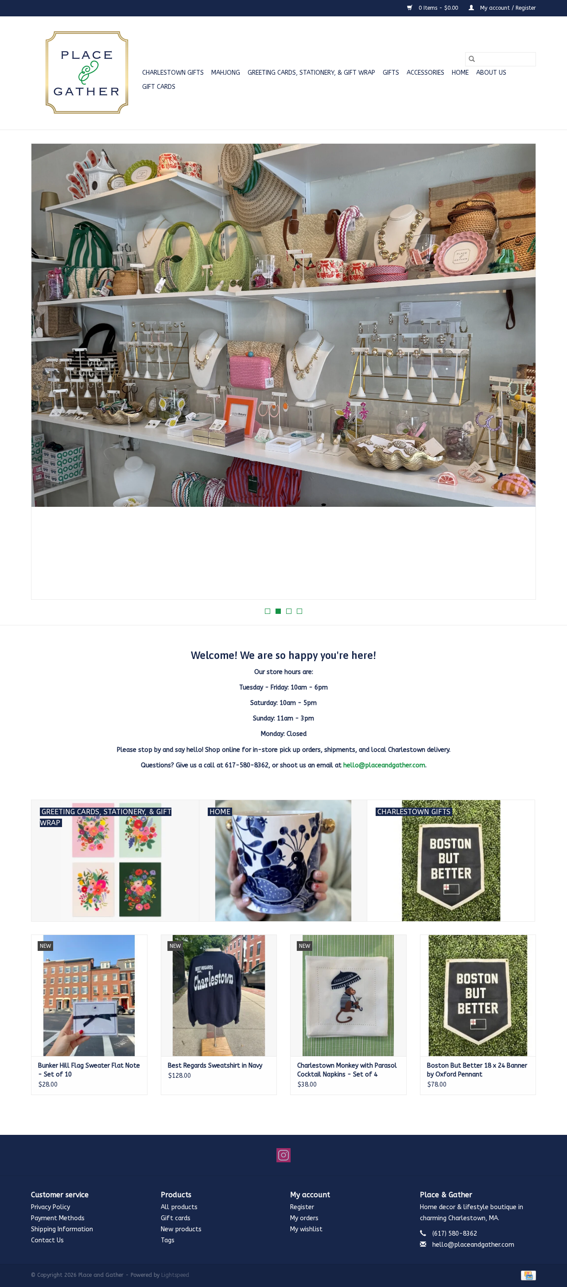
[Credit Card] (527, 1275)
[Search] (471, 59)
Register (302, 1207)
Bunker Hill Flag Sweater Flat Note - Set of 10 (89, 1070)
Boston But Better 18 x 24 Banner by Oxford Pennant (477, 1070)
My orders (304, 1218)
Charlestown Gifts (173, 73)
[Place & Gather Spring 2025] (283, 371)
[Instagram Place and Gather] (283, 1155)
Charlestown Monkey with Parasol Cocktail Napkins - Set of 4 (347, 1070)
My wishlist (306, 1229)
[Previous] (48, 374)
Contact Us (47, 1240)
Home (460, 73)
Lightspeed (175, 1275)
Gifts (391, 73)
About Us (491, 73)
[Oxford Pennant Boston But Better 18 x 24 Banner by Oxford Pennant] (478, 995)
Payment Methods (58, 1218)
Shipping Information (62, 1229)
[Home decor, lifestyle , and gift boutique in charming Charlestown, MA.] (85, 73)
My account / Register (507, 8)
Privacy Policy (50, 1207)
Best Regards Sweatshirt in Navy (215, 1065)
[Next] (518, 374)
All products (179, 1207)
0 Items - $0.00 (438, 8)
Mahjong (225, 73)
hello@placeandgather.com (384, 765)
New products (181, 1229)
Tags (168, 1240)
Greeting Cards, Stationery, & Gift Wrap (311, 73)
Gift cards (158, 87)
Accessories (425, 73)
